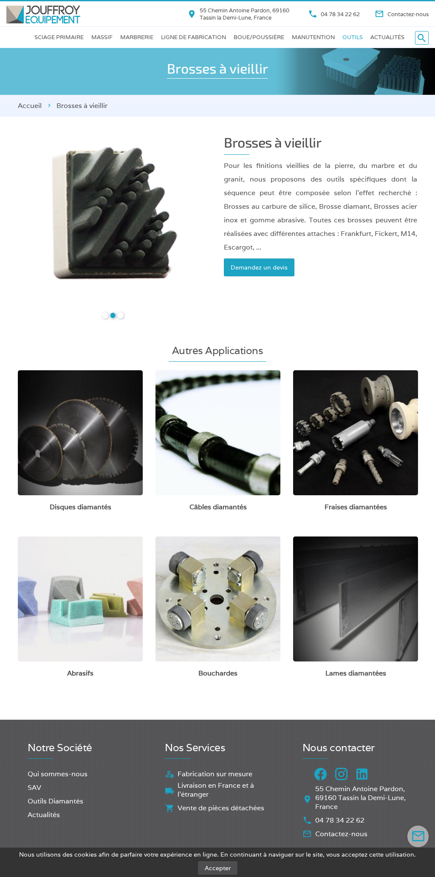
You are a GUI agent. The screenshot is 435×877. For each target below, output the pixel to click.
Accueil (30, 105)
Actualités (387, 37)
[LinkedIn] (362, 774)
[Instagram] (341, 774)
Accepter (218, 868)
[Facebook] (320, 774)
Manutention (313, 37)
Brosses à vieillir (81, 105)
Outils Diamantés (55, 801)
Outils (352, 37)
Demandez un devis (259, 267)
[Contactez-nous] (418, 836)
